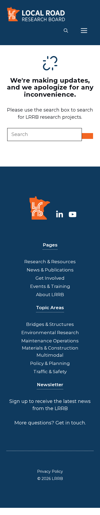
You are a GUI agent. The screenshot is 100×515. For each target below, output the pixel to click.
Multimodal (50, 355)
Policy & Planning (50, 363)
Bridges (35, 324)
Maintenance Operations (50, 340)
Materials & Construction (50, 348)
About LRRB (50, 294)
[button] (65, 31)
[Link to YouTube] (73, 214)
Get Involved (50, 278)
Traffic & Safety (50, 371)
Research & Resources (50, 261)
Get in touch (70, 423)
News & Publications (50, 270)
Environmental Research (50, 332)
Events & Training (50, 286)
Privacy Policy (50, 471)
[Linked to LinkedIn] (59, 214)
